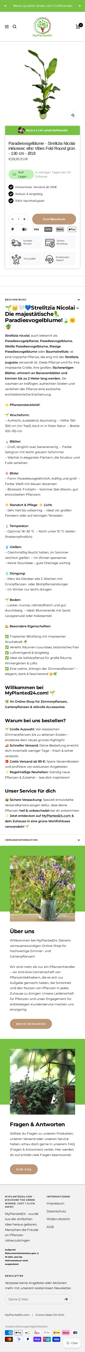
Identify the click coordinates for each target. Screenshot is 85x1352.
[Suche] (15, 27)
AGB (50, 1227)
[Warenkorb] (78, 27)
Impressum (55, 1203)
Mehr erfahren (31, 1024)
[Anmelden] (66, 1299)
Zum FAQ (24, 1169)
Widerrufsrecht (58, 1219)
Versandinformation (21, 839)
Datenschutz (56, 1211)
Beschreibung (15, 299)
